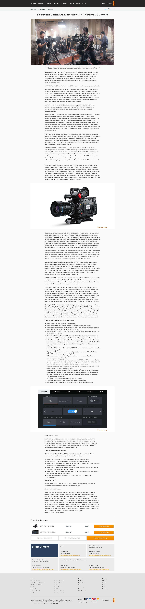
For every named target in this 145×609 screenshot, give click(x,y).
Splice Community (82, 590)
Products (33, 3)
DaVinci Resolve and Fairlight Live (38, 582)
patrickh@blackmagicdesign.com (43, 569)
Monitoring (56, 584)
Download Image (102, 227)
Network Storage (58, 586)
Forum (84, 3)
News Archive (41, 9)
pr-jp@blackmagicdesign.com (70, 555)
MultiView (56, 588)
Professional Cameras (35, 580)
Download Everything (100, 538)
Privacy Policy (105, 588)
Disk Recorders (34, 588)
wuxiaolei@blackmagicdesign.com (100, 555)
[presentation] (33, 42)
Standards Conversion (59, 580)
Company (64, 3)
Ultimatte (33, 586)
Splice (78, 3)
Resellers (40, 3)
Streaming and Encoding (59, 592)
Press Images (49, 9)
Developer (56, 3)
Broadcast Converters (59, 582)
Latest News (34, 9)
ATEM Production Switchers (36, 584)
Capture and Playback (35, 590)
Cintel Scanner (34, 592)
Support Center (81, 582)
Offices (103, 580)
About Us (104, 582)
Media (72, 3)
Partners (104, 584)
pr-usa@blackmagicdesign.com (71, 569)
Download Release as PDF (44, 538)
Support (48, 3)
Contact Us (80, 584)
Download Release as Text (72, 538)
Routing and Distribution (59, 590)
